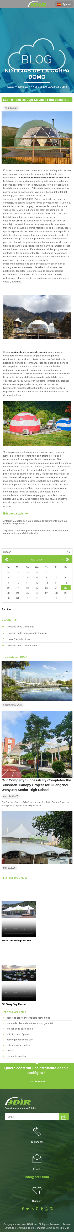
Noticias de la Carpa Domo (50, 86)
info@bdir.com (37, 1176)
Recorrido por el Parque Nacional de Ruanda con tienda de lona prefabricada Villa (35, 532)
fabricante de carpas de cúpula (28, 352)
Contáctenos (37, 1081)
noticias (23, 86)
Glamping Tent (25, 1227)
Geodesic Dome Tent (46, 1227)
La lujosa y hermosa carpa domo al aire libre (43, 177)
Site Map (64, 1227)
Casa (10, 86)
